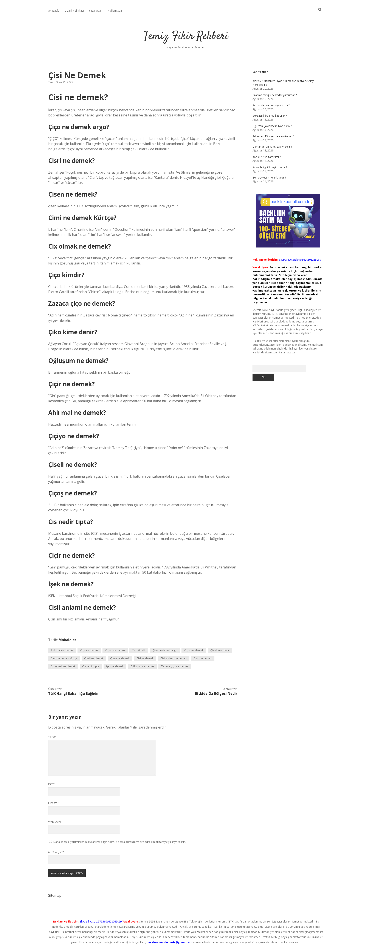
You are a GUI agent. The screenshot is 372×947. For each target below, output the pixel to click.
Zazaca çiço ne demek (174, 666)
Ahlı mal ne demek (62, 650)
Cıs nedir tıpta (90, 666)
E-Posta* (53, 803)
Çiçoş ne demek (193, 650)
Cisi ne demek (144, 658)
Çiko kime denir (219, 650)
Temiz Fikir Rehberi (186, 36)
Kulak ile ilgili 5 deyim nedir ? (270, 167)
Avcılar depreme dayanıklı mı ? (271, 105)
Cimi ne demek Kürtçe (64, 658)
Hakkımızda (115, 10)
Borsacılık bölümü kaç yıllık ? (270, 116)
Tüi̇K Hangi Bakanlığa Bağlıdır (73, 693)
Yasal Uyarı (95, 10)
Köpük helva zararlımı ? (267, 157)
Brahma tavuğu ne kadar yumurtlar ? (275, 95)
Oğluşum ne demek (142, 666)
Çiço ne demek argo (165, 650)
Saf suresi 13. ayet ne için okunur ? (273, 136)
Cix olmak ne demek (63, 666)
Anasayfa (53, 10)
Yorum (52, 737)
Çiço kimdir (139, 650)
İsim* (51, 784)
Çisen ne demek (120, 658)
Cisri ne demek (203, 658)
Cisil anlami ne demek (173, 658)
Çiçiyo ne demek (115, 650)
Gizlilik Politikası (74, 10)
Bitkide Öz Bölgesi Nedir (216, 693)
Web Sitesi (54, 822)
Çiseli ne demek (93, 658)
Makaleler (67, 639)
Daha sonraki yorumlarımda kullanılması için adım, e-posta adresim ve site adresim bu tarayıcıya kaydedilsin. (119, 842)
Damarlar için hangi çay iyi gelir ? (272, 146)
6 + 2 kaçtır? (56, 852)
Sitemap (54, 895)
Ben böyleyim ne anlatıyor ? (269, 177)
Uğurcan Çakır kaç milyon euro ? (272, 126)
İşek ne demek (115, 666)
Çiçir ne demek (89, 650)
